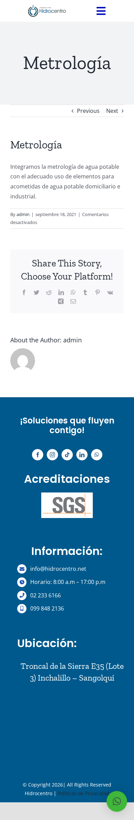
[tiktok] (67, 454)
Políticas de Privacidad (83, 793)
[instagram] (52, 454)
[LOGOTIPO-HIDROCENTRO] (47, 4)
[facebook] (37, 454)
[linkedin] (82, 454)
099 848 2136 (47, 608)
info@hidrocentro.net (58, 569)
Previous (88, 111)
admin (23, 214)
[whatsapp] (96, 454)
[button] (117, 801)
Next (112, 111)
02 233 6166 (46, 595)
